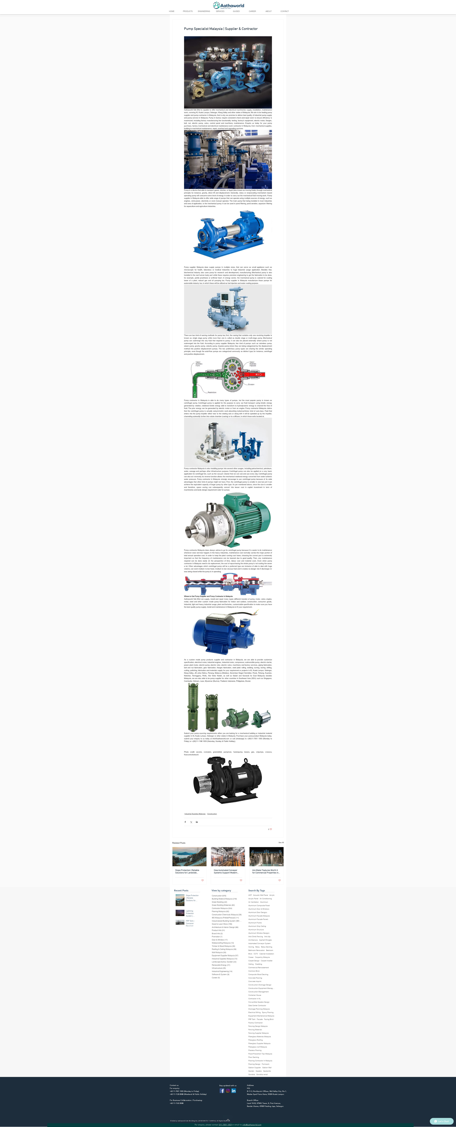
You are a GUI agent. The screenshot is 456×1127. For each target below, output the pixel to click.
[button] (188, 11)
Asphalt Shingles (265, 940)
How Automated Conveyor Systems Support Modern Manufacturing (225, 871)
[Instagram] (228, 1090)
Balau (257, 947)
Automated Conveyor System (259, 943)
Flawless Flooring (254, 1050)
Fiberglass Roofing (255, 1040)
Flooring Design (254, 1064)
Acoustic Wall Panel (260, 895)
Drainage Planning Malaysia (259, 1009)
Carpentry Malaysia (262, 957)
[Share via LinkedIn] (197, 822)
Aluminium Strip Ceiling (257, 926)
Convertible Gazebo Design (258, 1002)
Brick (250, 954)
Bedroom (269, 950)
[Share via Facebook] (185, 822)
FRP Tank (251, 1019)
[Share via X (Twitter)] (191, 822)
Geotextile (267, 1071)
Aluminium (264, 902)
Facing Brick (269, 1019)
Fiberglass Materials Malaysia (259, 1037)
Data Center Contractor (257, 1006)
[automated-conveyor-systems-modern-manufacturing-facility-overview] (228, 856)
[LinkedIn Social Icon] (233, 1090)
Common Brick (254, 971)
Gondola (251, 1074)
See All (281, 842)
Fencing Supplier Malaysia (258, 1033)
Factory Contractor (255, 1023)
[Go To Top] (228, 1120)
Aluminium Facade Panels (258, 919)
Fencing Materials (255, 1030)
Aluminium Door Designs (257, 912)
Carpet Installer (267, 961)
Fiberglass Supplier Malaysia (259, 1043)
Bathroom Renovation (256, 950)
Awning (251, 947)
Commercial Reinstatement (258, 968)
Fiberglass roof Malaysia (257, 1047)
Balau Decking (266, 947)
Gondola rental (262, 1074)
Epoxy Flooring (267, 1012)
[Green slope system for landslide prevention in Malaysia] (189, 856)
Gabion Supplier (254, 1068)
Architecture (253, 940)
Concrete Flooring (255, 978)
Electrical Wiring (254, 1012)
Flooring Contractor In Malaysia (260, 1061)
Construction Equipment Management (261, 988)
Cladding (258, 964)
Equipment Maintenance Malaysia (261, 1016)
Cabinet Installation (266, 954)
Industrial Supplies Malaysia (195, 814)
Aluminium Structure (256, 930)
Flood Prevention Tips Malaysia (260, 1054)
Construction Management (258, 992)
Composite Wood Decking (258, 974)
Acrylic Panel (253, 899)
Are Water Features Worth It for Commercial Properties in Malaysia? (265, 871)
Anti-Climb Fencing (255, 937)
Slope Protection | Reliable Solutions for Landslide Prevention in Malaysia (187, 871)
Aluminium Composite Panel (259, 906)
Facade (260, 1019)
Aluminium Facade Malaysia (259, 916)
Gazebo (259, 1071)
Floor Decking (253, 1057)
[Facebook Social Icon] (222, 1090)
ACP (250, 895)
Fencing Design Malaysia (258, 1026)
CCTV (256, 954)
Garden (251, 1071)
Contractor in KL (254, 999)
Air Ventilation (253, 902)
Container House (254, 995)
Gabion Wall (266, 1068)
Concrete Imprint (254, 981)
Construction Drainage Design (259, 985)
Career (251, 957)
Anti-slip (267, 937)
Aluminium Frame (255, 923)
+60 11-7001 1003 (176, 1091)
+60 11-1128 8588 (176, 1094)
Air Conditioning (266, 899)
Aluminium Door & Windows (258, 909)
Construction (212, 814)
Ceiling (251, 964)
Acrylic (272, 895)
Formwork (265, 1064)
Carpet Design (253, 961)
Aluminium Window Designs (258, 933)
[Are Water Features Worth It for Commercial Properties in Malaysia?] (266, 856)
